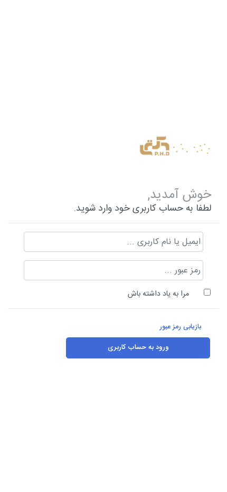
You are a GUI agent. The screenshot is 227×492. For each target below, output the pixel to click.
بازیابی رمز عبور (180, 327)
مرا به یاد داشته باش (158, 294)
